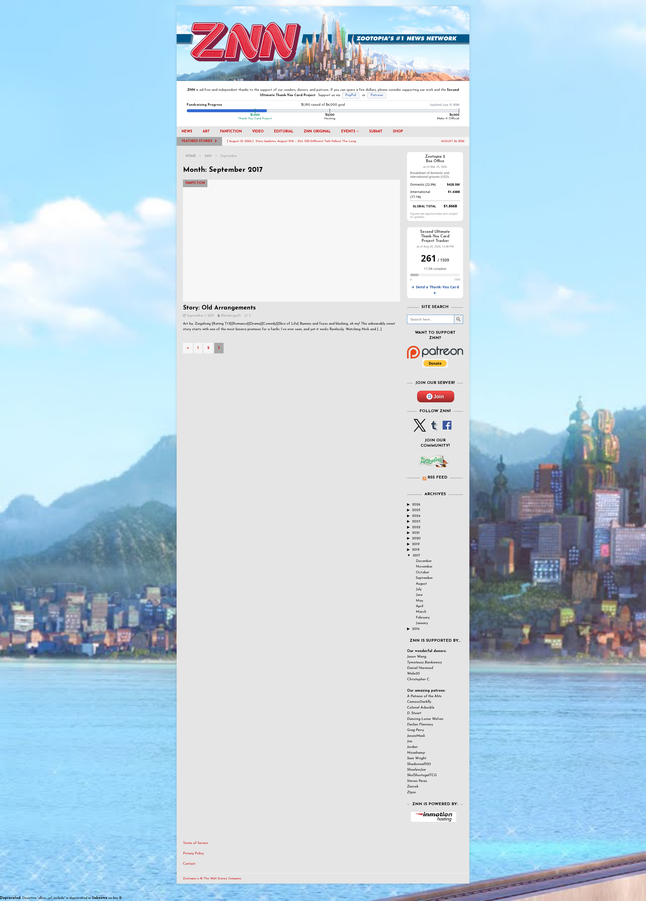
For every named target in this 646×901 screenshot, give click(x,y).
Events (348, 131)
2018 (416, 550)
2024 (416, 516)
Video (258, 131)
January (422, 623)
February (423, 618)
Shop (398, 131)
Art (206, 131)
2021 (416, 533)
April (419, 606)
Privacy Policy (193, 853)
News (187, 131)
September (424, 578)
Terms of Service (195, 843)
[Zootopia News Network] (323, 78)
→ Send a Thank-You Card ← (435, 290)
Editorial (283, 131)
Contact (189, 863)
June (419, 595)
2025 (416, 510)
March (421, 612)
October (422, 572)
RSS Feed (437, 477)
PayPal (350, 95)
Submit (376, 131)
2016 (416, 629)
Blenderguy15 (231, 315)
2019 (416, 544)
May (419, 601)
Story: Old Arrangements (219, 308)
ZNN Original (317, 131)
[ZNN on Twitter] (420, 429)
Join (439, 396)
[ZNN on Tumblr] (433, 429)
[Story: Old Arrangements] (291, 240)
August (421, 584)
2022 (416, 527)
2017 (416, 555)
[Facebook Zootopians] (433, 464)
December (424, 561)
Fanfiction (231, 131)
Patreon (376, 95)
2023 (416, 521)
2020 (416, 538)
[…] (379, 329)
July (419, 589)
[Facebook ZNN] (447, 429)
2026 (416, 504)
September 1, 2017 (200, 315)
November (424, 567)
